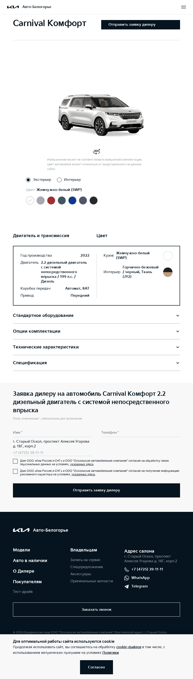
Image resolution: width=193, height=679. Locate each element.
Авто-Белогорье (36, 7)
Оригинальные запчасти (91, 581)
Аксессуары (80, 574)
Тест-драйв (23, 592)
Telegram (139, 586)
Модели (21, 550)
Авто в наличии (30, 560)
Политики (110, 653)
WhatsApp (140, 578)
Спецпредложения (86, 567)
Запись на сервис (85, 560)
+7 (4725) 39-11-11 (28, 453)
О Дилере (23, 571)
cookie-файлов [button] (128, 647)
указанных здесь (81, 464)
